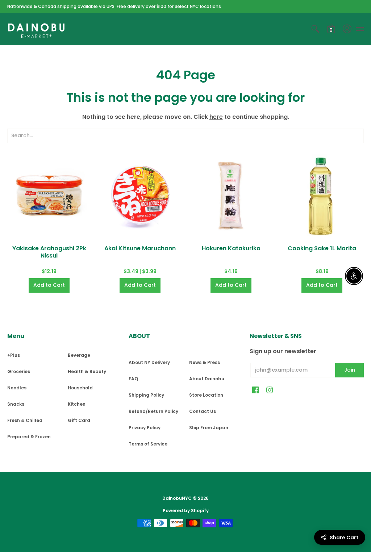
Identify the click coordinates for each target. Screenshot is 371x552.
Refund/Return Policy (153, 411)
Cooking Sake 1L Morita (322, 248)
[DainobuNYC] (36, 29)
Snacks (15, 404)
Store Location (206, 395)
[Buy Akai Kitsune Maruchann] (140, 196)
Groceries (18, 371)
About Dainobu (206, 379)
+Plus (13, 355)
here (216, 117)
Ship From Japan (208, 428)
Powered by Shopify (186, 510)
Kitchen (77, 404)
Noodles (16, 388)
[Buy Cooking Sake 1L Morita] (322, 196)
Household (80, 388)
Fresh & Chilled (24, 420)
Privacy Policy (145, 428)
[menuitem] (315, 29)
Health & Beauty (87, 371)
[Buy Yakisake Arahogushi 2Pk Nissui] (49, 196)
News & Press (204, 362)
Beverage (79, 355)
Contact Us (202, 411)
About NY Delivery (149, 362)
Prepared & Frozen (29, 437)
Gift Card (79, 420)
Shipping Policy (146, 395)
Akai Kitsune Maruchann (140, 248)
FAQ (133, 379)
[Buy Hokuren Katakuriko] (231, 196)
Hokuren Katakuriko (231, 248)
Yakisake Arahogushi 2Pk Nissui (49, 252)
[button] (315, 29)
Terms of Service (148, 444)
